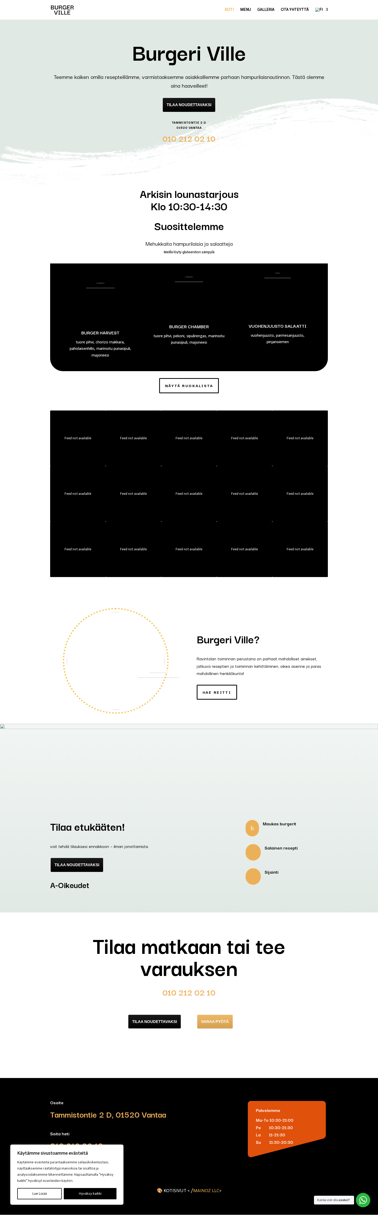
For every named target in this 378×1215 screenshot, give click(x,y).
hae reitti (217, 692)
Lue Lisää (39, 1193)
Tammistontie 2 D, (82, 1114)
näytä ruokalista (189, 385)
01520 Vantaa (140, 1114)
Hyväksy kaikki (90, 1193)
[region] (66, 1175)
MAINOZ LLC (206, 1190)
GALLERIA (265, 10)
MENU (245, 10)
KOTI (229, 10)
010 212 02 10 (189, 138)
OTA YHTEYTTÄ (295, 10)
